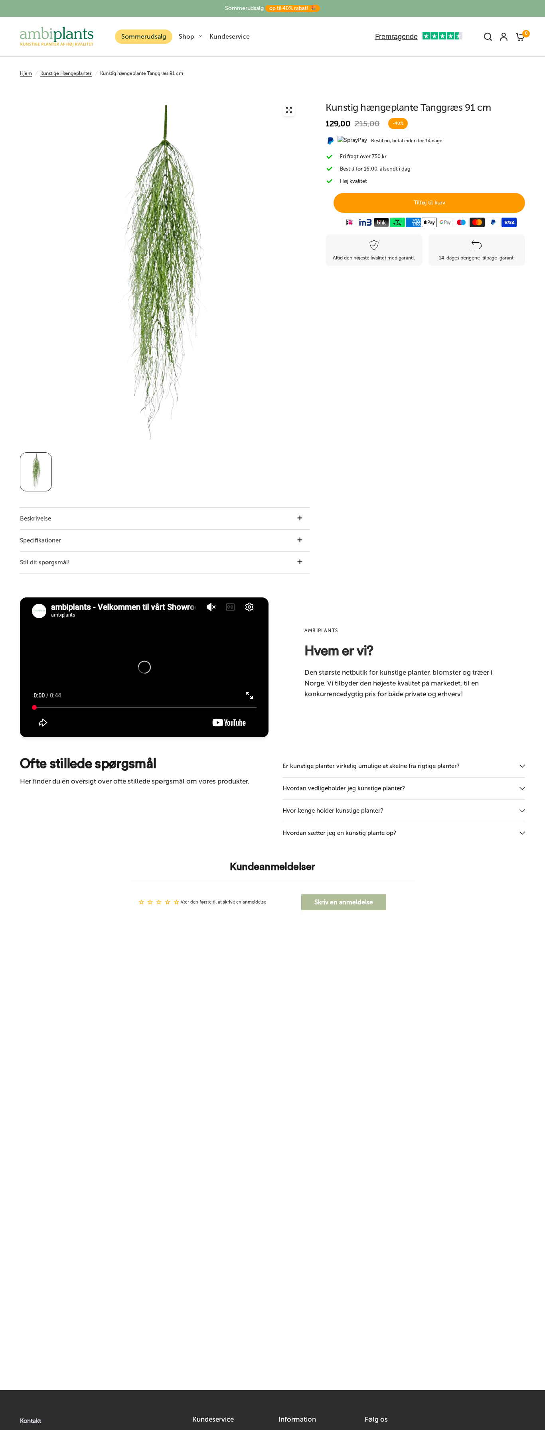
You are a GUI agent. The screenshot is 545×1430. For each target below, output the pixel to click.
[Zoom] (289, 110)
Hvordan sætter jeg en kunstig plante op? (339, 833)
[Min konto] (503, 37)
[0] (518, 37)
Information (297, 1419)
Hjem (26, 73)
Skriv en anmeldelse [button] (343, 902)
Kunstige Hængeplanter (66, 73)
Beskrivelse (35, 518)
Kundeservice (229, 36)
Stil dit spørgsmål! (45, 562)
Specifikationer (40, 540)
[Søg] (488, 37)
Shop (186, 36)
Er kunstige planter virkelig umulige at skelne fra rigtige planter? (371, 766)
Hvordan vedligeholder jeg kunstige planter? (343, 788)
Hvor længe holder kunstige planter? (332, 810)
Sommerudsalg (270, 8)
